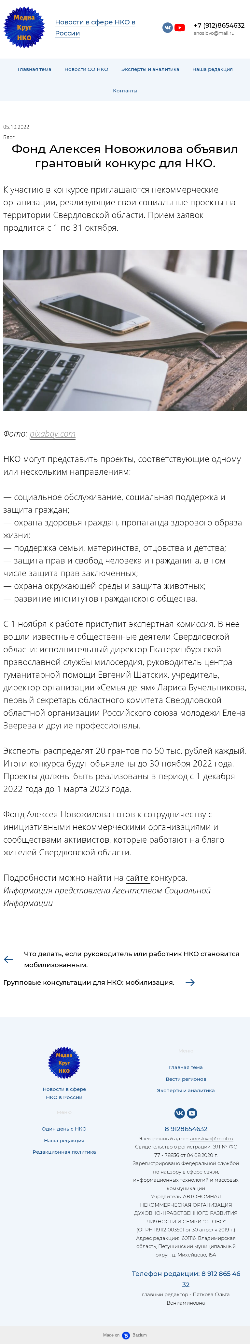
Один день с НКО (64, 1129)
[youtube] (179, 27)
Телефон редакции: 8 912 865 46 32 (186, 1279)
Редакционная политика (64, 1152)
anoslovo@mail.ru (211, 1138)
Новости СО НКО (86, 69)
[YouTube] (192, 1113)
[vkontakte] (167, 27)
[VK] (179, 1113)
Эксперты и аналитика (150, 69)
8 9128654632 (186, 1129)
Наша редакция (212, 69)
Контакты (125, 91)
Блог (9, 137)
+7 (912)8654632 (219, 25)
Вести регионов (186, 1079)
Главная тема (34, 69)
